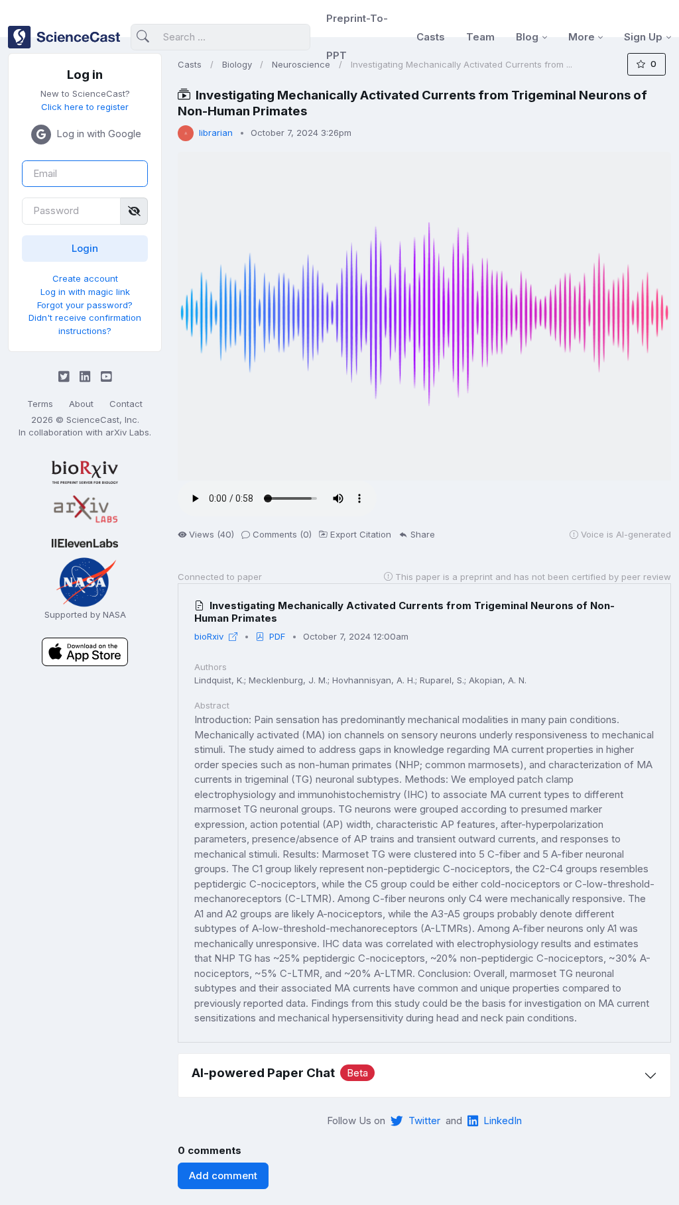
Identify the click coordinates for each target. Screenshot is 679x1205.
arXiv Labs (127, 432)
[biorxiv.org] (85, 472)
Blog (527, 36)
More (581, 36)
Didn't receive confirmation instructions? (85, 324)
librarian (216, 132)
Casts (430, 36)
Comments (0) (282, 534)
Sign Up (643, 36)
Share (422, 534)
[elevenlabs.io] (85, 542)
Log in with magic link (85, 291)
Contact (126, 403)
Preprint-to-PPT (357, 37)
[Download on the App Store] (85, 651)
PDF (277, 636)
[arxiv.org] (85, 509)
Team (480, 36)
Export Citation (360, 534)
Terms (40, 403)
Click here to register (85, 106)
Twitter (424, 1120)
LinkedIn (502, 1120)
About (81, 403)
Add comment (223, 1175)
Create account (85, 278)
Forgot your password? (85, 305)
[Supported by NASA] (85, 581)
